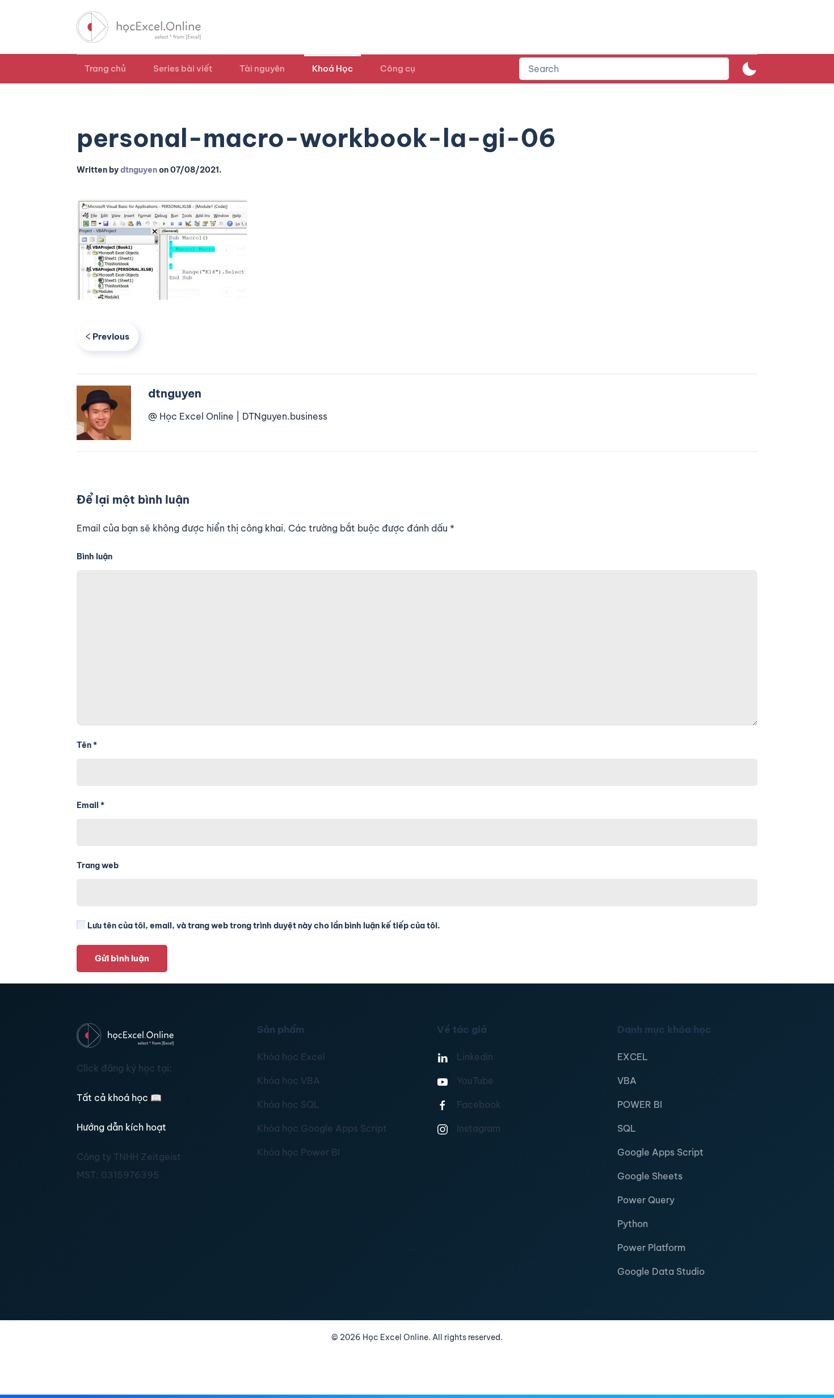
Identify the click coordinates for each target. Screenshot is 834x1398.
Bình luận (94, 556)
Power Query (646, 1200)
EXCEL (632, 1056)
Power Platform (651, 1247)
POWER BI (639, 1104)
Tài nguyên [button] (262, 68)
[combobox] (624, 68)
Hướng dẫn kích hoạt (121, 1127)
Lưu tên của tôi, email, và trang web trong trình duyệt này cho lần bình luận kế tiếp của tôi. (263, 925)
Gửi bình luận (122, 958)
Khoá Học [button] (332, 68)
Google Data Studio (661, 1271)
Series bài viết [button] (182, 68)
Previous (110, 336)
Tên (87, 745)
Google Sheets (650, 1176)
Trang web (98, 865)
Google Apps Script (660, 1152)
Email (90, 805)
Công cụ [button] (397, 68)
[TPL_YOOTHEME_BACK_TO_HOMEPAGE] (149, 27)
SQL (626, 1128)
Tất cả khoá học (119, 1097)
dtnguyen (138, 170)
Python (632, 1223)
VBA (627, 1080)
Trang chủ (105, 68)
